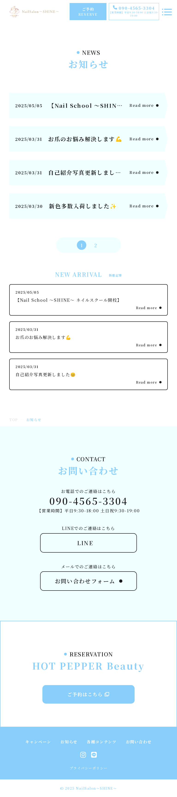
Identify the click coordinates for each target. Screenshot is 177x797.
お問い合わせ (139, 742)
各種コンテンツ (102, 742)
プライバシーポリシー (89, 768)
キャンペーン (38, 742)
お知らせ (68, 742)
